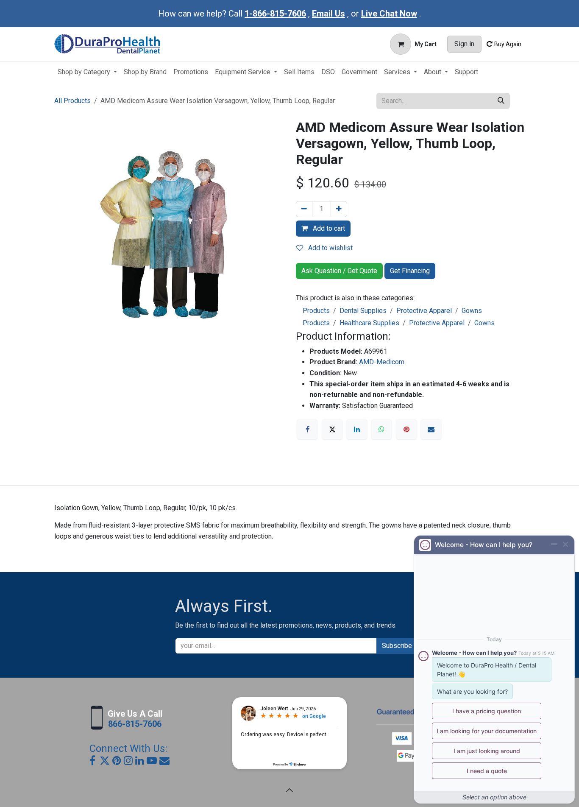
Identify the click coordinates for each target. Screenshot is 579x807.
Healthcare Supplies (369, 323)
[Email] (431, 429)
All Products (72, 101)
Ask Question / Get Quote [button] (339, 271)
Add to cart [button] (328, 228)
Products (316, 311)
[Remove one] (304, 209)
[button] (289, 790)
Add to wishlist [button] (329, 248)
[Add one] (339, 209)
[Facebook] (307, 429)
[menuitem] (87, 72)
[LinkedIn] (357, 429)
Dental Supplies (363, 311)
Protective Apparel (424, 311)
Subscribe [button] (397, 646)
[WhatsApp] (381, 429)
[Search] (501, 101)
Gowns (472, 311)
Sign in (464, 44)
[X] (332, 429)
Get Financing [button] (410, 271)
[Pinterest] (406, 429)
